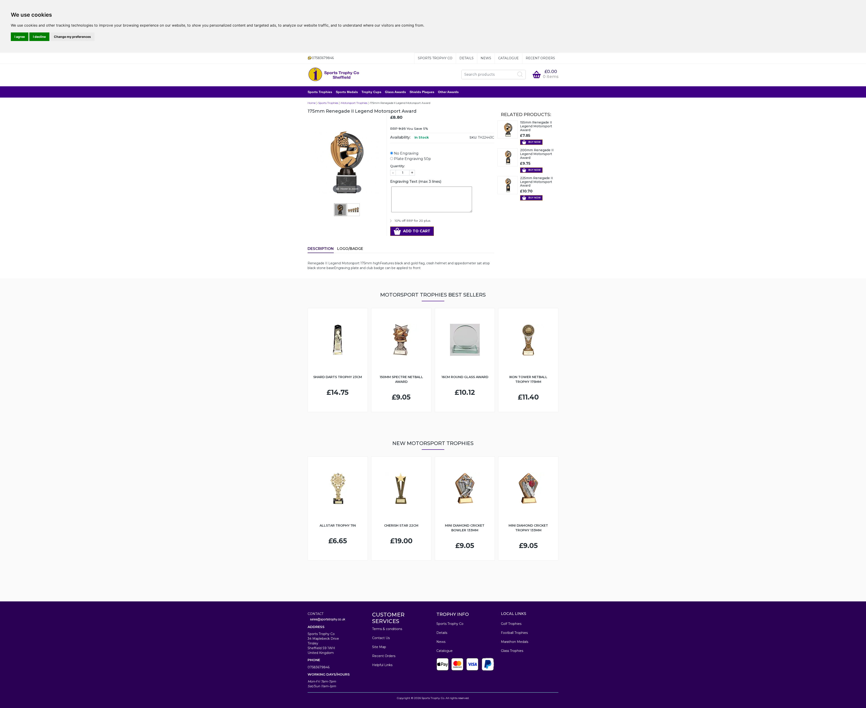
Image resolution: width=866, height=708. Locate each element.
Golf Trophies (511, 624)
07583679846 (318, 667)
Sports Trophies (320, 92)
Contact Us (381, 638)
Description (321, 249)
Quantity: (397, 166)
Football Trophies (514, 633)
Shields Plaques (422, 92)
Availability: (400, 137)
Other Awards (448, 92)
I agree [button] (19, 37)
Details (466, 58)
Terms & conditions (387, 629)
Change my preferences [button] (72, 37)
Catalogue (508, 58)
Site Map (379, 647)
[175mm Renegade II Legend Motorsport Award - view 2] (353, 209)
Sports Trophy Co (435, 58)
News (486, 58)
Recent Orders (540, 58)
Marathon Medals (514, 642)
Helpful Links (382, 665)
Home (312, 103)
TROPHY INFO (452, 614)
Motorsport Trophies (354, 103)
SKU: (473, 137)
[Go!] (520, 74)
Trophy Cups (371, 92)
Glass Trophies (512, 651)
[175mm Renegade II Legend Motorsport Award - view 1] (340, 209)
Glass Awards (395, 92)
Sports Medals (347, 92)
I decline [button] (39, 37)
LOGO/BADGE (350, 249)
